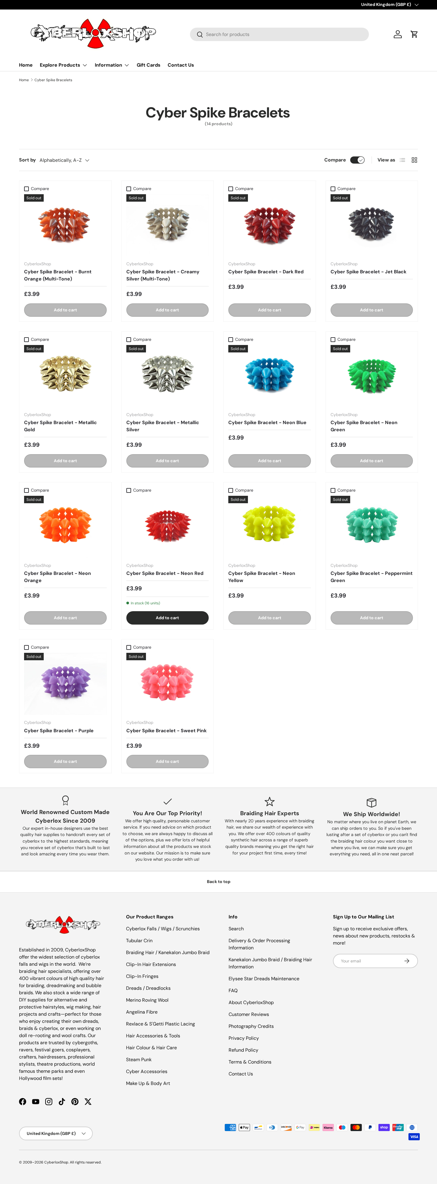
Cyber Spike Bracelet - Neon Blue (267, 422)
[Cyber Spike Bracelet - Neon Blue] (269, 376)
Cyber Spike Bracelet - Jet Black (368, 272)
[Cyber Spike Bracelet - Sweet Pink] (167, 684)
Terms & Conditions (250, 1062)
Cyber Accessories (146, 1071)
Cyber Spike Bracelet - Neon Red (164, 573)
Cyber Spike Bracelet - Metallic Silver (162, 426)
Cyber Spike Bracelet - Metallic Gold (60, 426)
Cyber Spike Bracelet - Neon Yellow (261, 577)
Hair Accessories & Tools (153, 1036)
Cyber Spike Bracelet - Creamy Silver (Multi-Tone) (162, 275)
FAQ (233, 990)
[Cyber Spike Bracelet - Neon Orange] (65, 527)
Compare (335, 160)
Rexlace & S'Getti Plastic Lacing (160, 1024)
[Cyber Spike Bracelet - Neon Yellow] (269, 527)
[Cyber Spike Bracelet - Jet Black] (372, 225)
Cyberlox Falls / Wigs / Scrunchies (163, 929)
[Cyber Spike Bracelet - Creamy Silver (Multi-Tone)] (167, 225)
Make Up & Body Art (148, 1083)
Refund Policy (243, 1050)
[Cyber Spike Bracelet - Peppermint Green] (372, 527)
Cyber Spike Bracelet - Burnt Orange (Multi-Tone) (58, 275)
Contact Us (181, 65)
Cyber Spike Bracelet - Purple (59, 730)
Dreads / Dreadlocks (148, 988)
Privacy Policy (244, 1038)
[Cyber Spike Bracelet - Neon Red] (167, 527)
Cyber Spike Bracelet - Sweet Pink (166, 730)
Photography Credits (251, 1026)
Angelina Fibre (142, 1012)
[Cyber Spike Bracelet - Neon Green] (372, 376)
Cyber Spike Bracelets (53, 80)
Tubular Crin (139, 940)
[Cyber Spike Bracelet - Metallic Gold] (65, 376)
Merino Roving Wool (147, 1000)
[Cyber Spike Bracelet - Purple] (65, 684)
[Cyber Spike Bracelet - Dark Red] (269, 225)
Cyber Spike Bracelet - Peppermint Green (372, 577)
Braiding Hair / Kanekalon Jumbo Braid (168, 952)
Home (26, 65)
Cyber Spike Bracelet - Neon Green (364, 426)
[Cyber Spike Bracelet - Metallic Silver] (167, 376)
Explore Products (60, 65)
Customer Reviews (249, 1014)
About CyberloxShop (251, 1002)
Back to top (218, 881)
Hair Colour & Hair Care (151, 1048)
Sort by (27, 160)
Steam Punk (139, 1059)
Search (236, 929)
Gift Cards (149, 65)
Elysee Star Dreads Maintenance (264, 979)
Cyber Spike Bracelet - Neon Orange (57, 577)
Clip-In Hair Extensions (151, 964)
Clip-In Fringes (142, 976)
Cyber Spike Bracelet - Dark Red (266, 272)
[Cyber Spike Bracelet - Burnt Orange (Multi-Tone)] (65, 225)
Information (108, 65)
